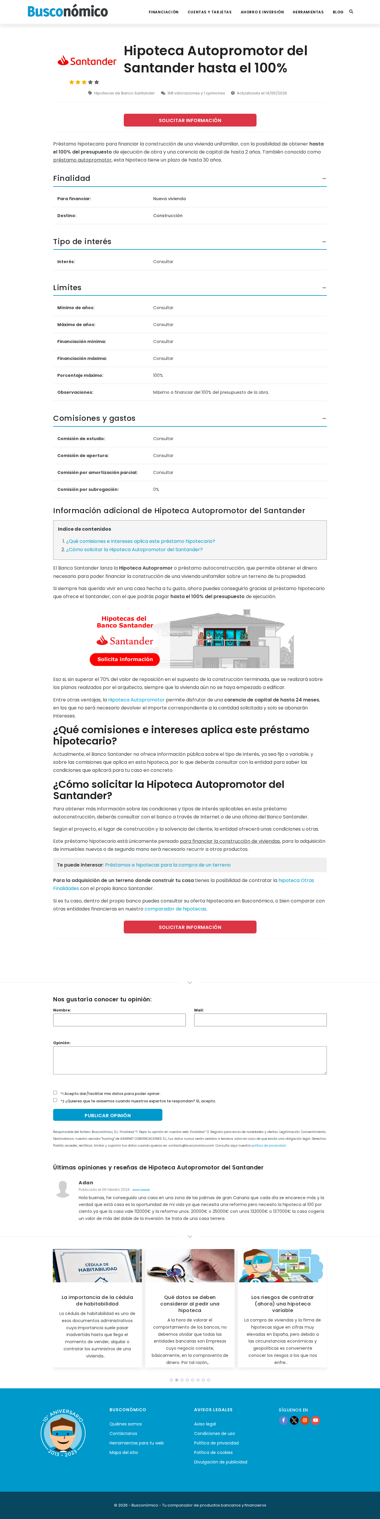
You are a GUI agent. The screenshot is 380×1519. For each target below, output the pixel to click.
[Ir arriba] (366, 1508)
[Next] (321, 1310)
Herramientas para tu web (137, 1443)
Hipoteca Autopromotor (136, 699)
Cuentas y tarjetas (210, 12)
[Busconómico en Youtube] (315, 1420)
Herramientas (308, 12)
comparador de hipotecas (175, 908)
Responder (141, 1190)
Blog (338, 12)
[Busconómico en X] (294, 1420)
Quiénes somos (126, 1424)
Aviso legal (205, 1424)
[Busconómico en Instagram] (305, 1420)
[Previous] (58, 1310)
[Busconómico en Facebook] (283, 1420)
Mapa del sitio (124, 1452)
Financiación (164, 12)
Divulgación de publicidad (220, 1462)
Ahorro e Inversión (262, 12)
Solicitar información (190, 120)
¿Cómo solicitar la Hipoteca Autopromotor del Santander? (134, 549)
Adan (86, 1182)
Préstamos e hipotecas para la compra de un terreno (168, 865)
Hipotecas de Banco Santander (124, 93)
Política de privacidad (216, 1443)
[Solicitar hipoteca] (190, 637)
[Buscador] (351, 12)
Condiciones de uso (214, 1433)
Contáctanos (123, 1433)
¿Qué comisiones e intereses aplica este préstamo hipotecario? (140, 541)
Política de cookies (213, 1452)
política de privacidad (268, 1145)
